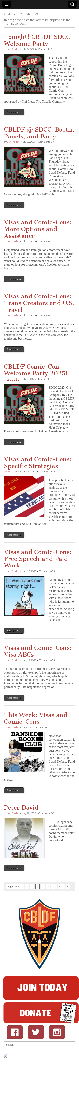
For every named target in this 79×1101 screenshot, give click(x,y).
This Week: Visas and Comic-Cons (35, 718)
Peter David (21, 807)
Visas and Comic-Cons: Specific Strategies (37, 463)
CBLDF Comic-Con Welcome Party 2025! (36, 370)
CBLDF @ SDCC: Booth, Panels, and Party (39, 133)
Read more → (14, 112)
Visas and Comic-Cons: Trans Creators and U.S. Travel (39, 303)
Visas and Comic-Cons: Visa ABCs (37, 651)
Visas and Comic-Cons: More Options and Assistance (37, 229)
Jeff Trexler (13, 49)
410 (61, 886)
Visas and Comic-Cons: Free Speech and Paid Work (37, 558)
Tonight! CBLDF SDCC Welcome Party (37, 40)
